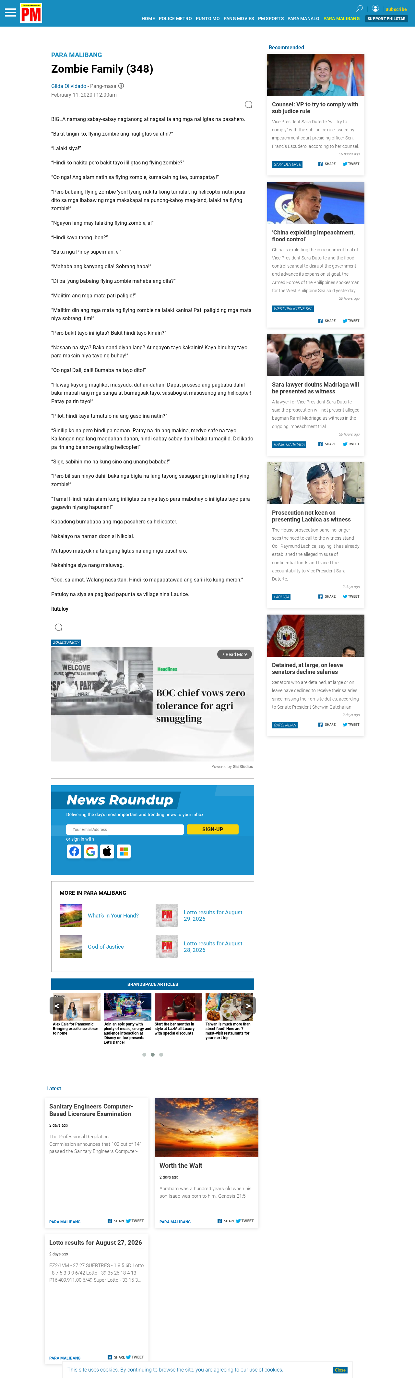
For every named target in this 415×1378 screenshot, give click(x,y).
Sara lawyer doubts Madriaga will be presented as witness (315, 388)
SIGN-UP (212, 829)
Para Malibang (76, 55)
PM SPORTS (271, 18)
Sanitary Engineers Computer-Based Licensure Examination (91, 1110)
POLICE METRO (175, 18)
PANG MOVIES (239, 18)
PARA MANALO (304, 18)
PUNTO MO (208, 18)
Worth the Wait (181, 1165)
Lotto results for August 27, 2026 (95, 1242)
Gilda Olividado (68, 86)
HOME (148, 18)
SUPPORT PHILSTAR (387, 19)
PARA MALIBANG (342, 18)
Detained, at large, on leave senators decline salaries (307, 668)
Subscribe (396, 9)
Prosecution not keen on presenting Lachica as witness (311, 516)
